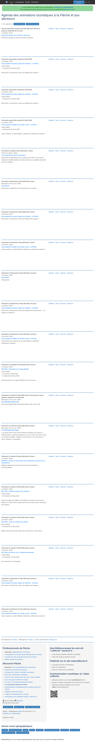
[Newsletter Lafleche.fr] (86, 2)
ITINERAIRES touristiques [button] (32, 24)
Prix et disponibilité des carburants (24, 667)
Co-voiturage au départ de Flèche (16, 684)
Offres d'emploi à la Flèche (14, 659)
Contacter (20, 700)
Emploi (27, 2)
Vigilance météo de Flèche (14, 691)
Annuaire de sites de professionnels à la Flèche (21, 657)
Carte (57, 28)
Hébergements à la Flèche (21, 652)
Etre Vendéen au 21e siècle (8, 732)
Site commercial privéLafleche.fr (79, 2)
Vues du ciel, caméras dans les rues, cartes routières (22, 677)
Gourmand (34, 2)
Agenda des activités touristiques (16, 670)
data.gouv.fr (53, 639)
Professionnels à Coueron (15, 730)
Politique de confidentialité (63, 7)
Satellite (51, 28)
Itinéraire (63, 28)
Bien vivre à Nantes (75, 730)
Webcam (70, 28)
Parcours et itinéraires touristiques (16, 674)
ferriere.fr (25, 730)
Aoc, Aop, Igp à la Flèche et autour (16, 679)
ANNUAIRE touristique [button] (19, 24)
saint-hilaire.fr (40, 730)
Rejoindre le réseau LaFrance (32, 707)
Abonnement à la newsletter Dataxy (21, 696)
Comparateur (19, 2)
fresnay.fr (32, 730)
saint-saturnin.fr (64, 730)
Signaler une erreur (19, 707)
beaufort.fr (4, 730)
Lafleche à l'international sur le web (16, 694)
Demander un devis (8, 707)
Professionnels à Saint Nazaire (52, 730)
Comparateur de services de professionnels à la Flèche (23, 654)
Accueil (11, 2)
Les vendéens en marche (22, 732)
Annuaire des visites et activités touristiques (19, 672)
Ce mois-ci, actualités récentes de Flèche (19, 682)
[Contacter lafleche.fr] (88, 2)
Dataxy (15, 639)
